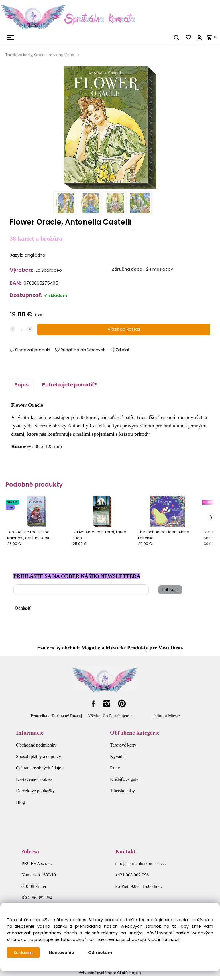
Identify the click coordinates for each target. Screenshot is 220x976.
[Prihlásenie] (199, 37)
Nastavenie (61, 952)
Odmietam (100, 952)
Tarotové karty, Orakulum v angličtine (39, 54)
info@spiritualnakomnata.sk (140, 863)
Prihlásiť (170, 589)
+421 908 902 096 (132, 874)
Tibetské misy (122, 790)
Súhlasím (23, 952)
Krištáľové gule (124, 779)
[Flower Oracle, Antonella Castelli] (110, 127)
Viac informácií (163, 939)
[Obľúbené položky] (189, 37)
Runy (115, 767)
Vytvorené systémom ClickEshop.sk (110, 972)
